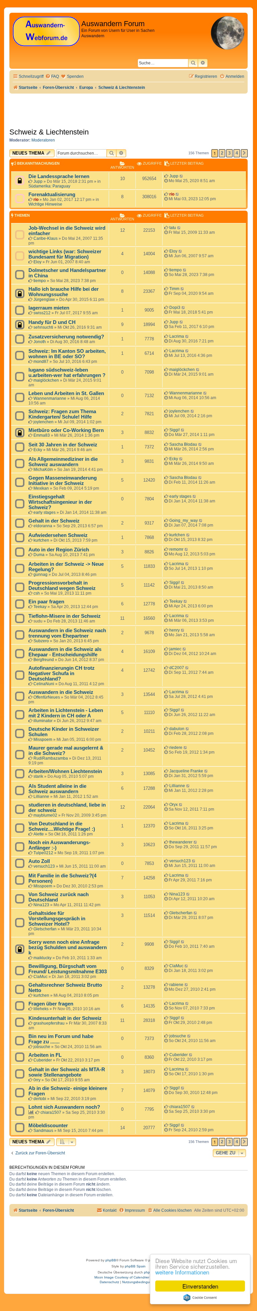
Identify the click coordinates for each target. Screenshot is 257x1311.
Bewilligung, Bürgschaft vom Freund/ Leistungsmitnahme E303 (67, 969)
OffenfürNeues (46, 697)
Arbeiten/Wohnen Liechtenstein (65, 771)
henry (174, 630)
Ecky (37, 449)
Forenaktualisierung (51, 194)
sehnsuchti (43, 327)
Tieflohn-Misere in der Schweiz (64, 616)
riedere (175, 747)
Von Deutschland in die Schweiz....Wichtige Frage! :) (61, 826)
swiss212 (42, 313)
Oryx (173, 804)
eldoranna (42, 526)
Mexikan (41, 488)
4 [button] (237, 153)
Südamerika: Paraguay (49, 186)
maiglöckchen (46, 380)
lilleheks (41, 1008)
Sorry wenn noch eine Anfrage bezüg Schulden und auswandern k (67, 947)
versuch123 (44, 866)
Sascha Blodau (183, 444)
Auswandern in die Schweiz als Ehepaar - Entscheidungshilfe (64, 652)
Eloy (37, 262)
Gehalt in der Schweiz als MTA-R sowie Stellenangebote (66, 1072)
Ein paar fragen (46, 601)
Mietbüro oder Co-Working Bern (66, 430)
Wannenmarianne (49, 398)
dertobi (39, 1098)
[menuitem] (52, 76)
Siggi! (174, 430)
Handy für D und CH (52, 322)
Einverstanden (200, 1286)
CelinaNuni (43, 683)
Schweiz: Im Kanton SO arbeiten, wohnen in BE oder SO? (67, 353)
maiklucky (42, 957)
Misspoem (42, 739)
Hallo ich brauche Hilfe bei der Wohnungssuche (63, 291)
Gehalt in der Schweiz (54, 521)
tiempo (39, 280)
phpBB (110, 1260)
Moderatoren (43, 140)
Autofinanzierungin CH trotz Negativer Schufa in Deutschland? (61, 673)
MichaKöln (43, 469)
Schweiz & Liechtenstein (49, 132)
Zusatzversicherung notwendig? (66, 336)
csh (36, 593)
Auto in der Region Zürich (58, 549)
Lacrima (176, 336)
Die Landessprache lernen (58, 176)
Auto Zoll (39, 861)
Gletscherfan (45, 929)
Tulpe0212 (43, 853)
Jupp (37, 181)
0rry (36, 1080)
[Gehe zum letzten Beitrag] (181, 176)
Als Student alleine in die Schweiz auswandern (57, 788)
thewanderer (180, 842)
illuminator (43, 720)
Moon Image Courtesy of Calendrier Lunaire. (128, 1277)
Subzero (41, 641)
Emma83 (41, 435)
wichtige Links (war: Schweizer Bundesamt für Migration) (64, 254)
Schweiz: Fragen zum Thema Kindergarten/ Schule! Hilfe (62, 414)
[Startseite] (46, 31)
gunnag (40, 574)
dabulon (176, 728)
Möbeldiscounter (48, 1125)
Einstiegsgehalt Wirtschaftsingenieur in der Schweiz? (60, 502)
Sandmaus (43, 1130)
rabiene (176, 984)
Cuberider (42, 1060)
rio (35, 199)
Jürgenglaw (44, 299)
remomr (176, 549)
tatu (172, 227)
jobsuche (41, 1046)
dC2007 (176, 667)
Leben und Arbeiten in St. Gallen (66, 393)
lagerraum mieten (48, 308)
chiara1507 (50, 1112)
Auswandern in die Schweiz (60, 692)
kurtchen (41, 540)
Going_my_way (183, 520)
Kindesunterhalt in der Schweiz (65, 1018)
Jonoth (39, 341)
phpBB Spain (135, 1266)
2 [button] (222, 153)
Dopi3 (174, 307)
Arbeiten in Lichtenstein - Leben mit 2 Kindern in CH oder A (65, 713)
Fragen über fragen (50, 1003)
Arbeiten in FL (45, 1055)
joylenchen (43, 422)
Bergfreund (43, 659)
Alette (38, 834)
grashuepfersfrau (49, 1023)
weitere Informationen (182, 1272)
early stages (44, 512)
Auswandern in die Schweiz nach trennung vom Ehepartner (67, 633)
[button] (244, 153)
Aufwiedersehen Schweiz (58, 535)
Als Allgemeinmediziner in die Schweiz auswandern (63, 461)
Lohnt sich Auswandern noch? (64, 1107)
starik (38, 776)
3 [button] (229, 153)
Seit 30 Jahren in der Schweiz (62, 444)
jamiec (175, 649)
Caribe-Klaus (45, 238)
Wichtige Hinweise (45, 204)
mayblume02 (45, 815)
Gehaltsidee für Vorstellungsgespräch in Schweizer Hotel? (56, 919)
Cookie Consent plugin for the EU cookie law (200, 1297)
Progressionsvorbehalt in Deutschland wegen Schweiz (62, 585)
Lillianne (41, 796)
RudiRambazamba (50, 758)
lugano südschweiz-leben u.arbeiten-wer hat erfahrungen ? (66, 372)
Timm (174, 288)
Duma (39, 554)
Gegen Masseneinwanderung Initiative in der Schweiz (62, 480)
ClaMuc (40, 976)
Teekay (40, 606)
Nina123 (41, 905)
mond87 (41, 361)
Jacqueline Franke (186, 771)
